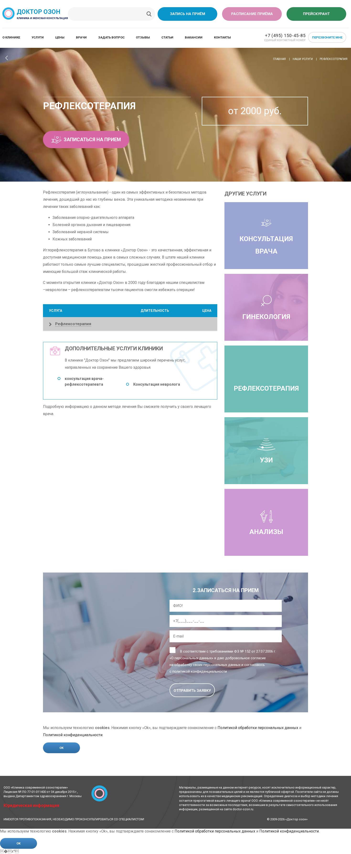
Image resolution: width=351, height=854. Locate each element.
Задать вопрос (111, 37)
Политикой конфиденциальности (72, 735)
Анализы (266, 532)
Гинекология (266, 317)
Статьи (167, 37)
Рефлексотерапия (266, 388)
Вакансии (193, 37)
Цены (59, 37)
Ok (61, 748)
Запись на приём (187, 14)
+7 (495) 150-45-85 (285, 35)
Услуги (38, 37)
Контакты (222, 37)
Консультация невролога (156, 384)
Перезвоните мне (327, 37)
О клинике (11, 37)
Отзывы (143, 37)
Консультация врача (266, 245)
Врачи (81, 37)
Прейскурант (316, 14)
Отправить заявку (192, 690)
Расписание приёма (252, 14)
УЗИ (266, 460)
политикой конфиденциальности (199, 671)
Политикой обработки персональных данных (258, 727)
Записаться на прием (92, 139)
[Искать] (149, 14)
